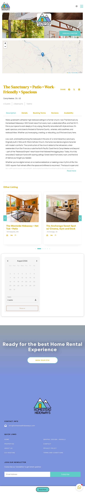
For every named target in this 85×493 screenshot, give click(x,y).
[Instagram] (76, 6)
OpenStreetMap (75, 72)
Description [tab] (11, 113)
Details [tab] (25, 113)
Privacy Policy (50, 448)
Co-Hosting (9, 453)
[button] (42, 54)
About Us (8, 448)
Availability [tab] (68, 113)
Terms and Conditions (53, 453)
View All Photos (70, 33)
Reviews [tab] (55, 113)
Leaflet (69, 72)
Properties (9, 444)
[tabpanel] (42, 147)
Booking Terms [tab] (39, 113)
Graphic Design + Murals (54, 439)
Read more (71, 171)
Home (6, 439)
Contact (47, 444)
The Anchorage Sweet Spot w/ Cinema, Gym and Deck (61, 227)
